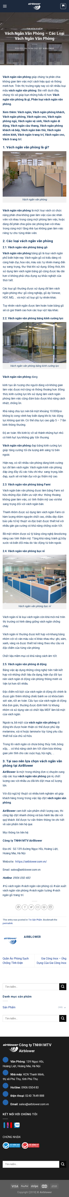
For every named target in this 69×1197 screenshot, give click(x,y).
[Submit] (62, 986)
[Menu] (5, 6)
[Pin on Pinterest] (44, 907)
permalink (8, 923)
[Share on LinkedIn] (50, 907)
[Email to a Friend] (38, 907)
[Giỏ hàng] (63, 6)
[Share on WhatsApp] (18, 907)
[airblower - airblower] (34, 6)
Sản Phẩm (9, 1007)
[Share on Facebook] (25, 907)
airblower (48, 48)
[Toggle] (65, 1007)
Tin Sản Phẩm (35, 29)
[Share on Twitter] (31, 907)
